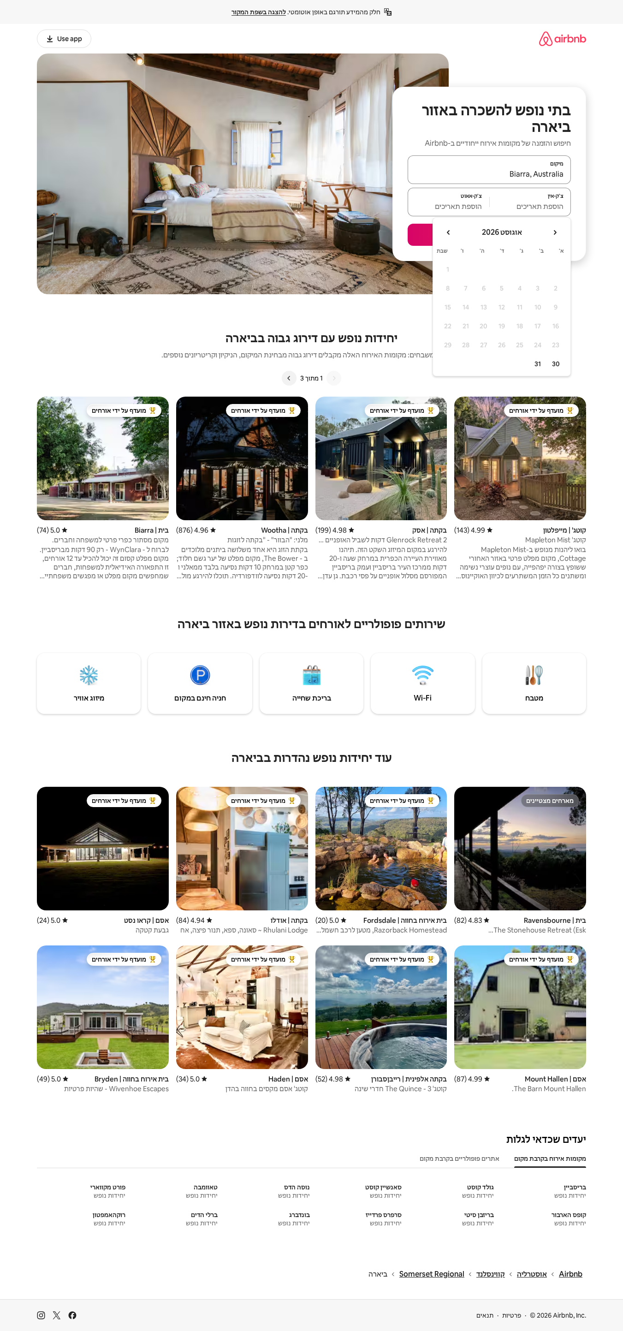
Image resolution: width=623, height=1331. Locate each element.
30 (556, 364)
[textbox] (530, 206)
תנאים (484, 1315)
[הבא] (289, 378)
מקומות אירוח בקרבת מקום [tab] (550, 1158)
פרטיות (511, 1315)
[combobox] (489, 173)
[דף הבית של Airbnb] (562, 38)
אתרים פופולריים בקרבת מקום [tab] (459, 1158)
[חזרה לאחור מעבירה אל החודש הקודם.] (555, 232)
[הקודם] (333, 378)
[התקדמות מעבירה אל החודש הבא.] (448, 232)
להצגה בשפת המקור (258, 12)
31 (537, 364)
